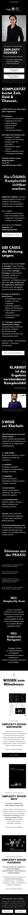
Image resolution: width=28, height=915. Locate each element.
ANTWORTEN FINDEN (12, 235)
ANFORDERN (14, 755)
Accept (20, 911)
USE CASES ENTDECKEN (13, 353)
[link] (14, 9)
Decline (7, 911)
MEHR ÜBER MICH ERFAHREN (14, 76)
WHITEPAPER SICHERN (14, 70)
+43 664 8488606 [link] (14, 2)
